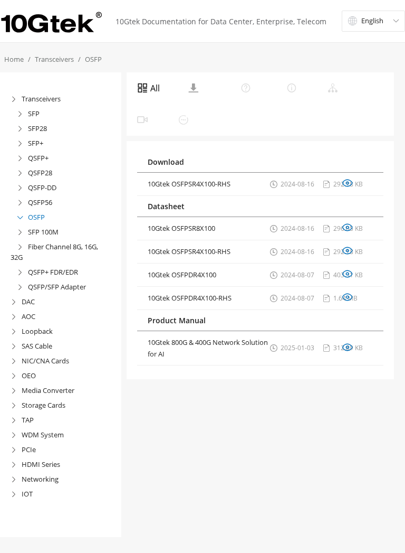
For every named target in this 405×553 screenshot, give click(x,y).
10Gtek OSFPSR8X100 (181, 228)
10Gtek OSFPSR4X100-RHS (189, 184)
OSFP (93, 59)
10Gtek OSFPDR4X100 (182, 274)
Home (14, 59)
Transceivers (54, 59)
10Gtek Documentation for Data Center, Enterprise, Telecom (220, 21)
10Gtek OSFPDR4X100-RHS (190, 298)
